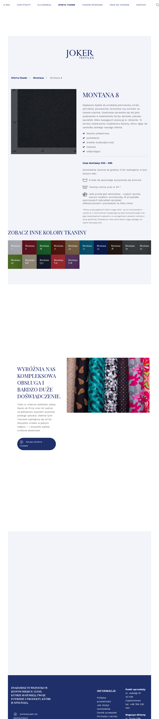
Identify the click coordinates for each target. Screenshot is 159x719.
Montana (38, 77)
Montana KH (29, 261)
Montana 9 (29, 247)
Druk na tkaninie (119, 5)
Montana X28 (72, 261)
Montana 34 (101, 247)
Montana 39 (130, 247)
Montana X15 (58, 261)
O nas (6, 5)
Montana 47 (144, 247)
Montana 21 (58, 247)
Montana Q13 (44, 261)
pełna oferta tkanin (31, 444)
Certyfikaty (24, 5)
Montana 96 (15, 261)
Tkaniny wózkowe (92, 5)
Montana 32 (87, 247)
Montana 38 (115, 247)
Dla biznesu (44, 5)
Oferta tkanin (66, 5)
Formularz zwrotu (107, 716)
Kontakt (141, 5)
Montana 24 (72, 247)
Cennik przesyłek (107, 712)
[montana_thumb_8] (43, 121)
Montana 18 (44, 247)
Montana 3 (15, 247)
